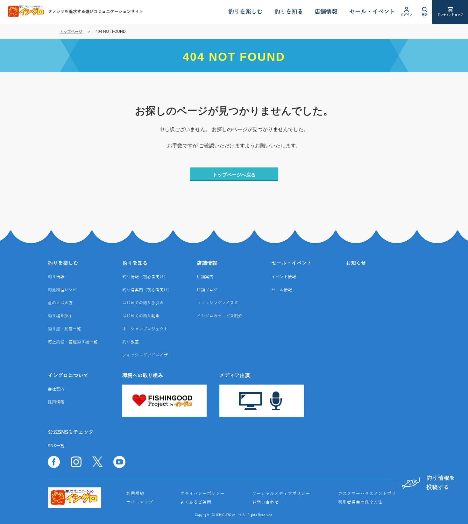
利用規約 (135, 494)
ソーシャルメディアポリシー (281, 494)
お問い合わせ (265, 502)
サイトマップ (139, 502)
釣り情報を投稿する (440, 483)
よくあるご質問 (195, 502)
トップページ (71, 31)
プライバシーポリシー (202, 494)
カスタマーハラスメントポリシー (371, 494)
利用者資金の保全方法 (360, 502)
